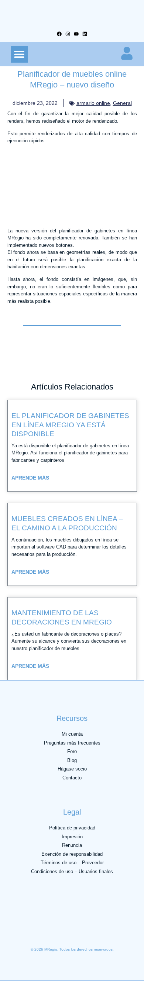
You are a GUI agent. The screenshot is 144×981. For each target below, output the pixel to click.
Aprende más (30, 477)
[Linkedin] (84, 34)
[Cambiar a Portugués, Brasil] (119, 932)
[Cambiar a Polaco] (104, 932)
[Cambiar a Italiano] (60, 932)
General (122, 103)
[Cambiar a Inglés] (31, 932)
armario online (93, 103)
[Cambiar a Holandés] (90, 932)
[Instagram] (67, 34)
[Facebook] (59, 34)
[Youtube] (76, 34)
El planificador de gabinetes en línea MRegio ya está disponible (70, 425)
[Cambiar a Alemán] (16, 932)
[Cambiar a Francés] (45, 932)
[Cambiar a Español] (75, 932)
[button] (19, 54)
